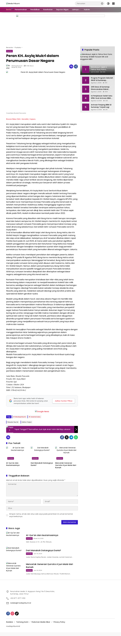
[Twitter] (67, 437)
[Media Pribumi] (13, 3)
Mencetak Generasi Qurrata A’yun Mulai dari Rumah (65, 465)
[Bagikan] (76, 66)
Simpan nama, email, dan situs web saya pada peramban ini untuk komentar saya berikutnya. (41, 515)
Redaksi (9, 622)
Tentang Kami (22, 622)
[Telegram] (71, 437)
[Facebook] (62, 437)
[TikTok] (17, 613)
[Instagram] (12, 613)
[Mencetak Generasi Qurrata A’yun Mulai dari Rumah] (66, 454)
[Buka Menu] (113, 3)
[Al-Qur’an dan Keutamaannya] (17, 454)
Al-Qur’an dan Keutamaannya (12, 464)
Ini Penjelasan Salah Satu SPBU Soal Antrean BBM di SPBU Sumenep (102, 97)
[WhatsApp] (76, 437)
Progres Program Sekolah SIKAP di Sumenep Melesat (102, 79)
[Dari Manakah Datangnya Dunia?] (42, 454)
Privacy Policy (59, 622)
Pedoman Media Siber (41, 622)
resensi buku (35, 417)
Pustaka (9, 51)
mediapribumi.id (17, 65)
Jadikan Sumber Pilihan (63, 401)
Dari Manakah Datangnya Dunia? (42, 464)
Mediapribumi (20, 417)
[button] (102, 3)
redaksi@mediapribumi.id (20, 603)
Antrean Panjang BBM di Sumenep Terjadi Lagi (101, 106)
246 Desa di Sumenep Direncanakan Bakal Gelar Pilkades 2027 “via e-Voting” (101, 88)
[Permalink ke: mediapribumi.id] (9, 66)
